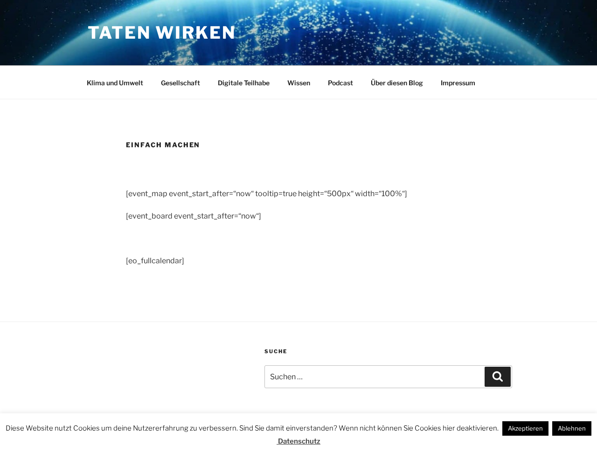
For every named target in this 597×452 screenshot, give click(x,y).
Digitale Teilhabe (244, 83)
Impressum (458, 83)
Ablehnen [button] (572, 428)
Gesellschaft (180, 83)
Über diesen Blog (397, 83)
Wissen (298, 83)
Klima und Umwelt (115, 83)
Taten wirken (162, 32)
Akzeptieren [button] (525, 428)
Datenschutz (298, 441)
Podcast (340, 83)
